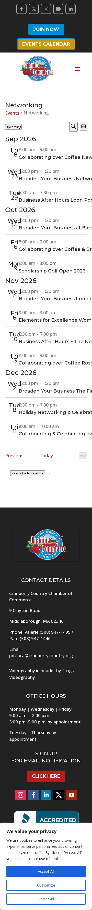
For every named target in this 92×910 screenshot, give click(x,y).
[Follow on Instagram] (46, 9)
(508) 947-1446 (35, 638)
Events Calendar (46, 44)
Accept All (46, 871)
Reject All (46, 898)
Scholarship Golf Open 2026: (52, 271)
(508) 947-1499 (55, 632)
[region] (46, 866)
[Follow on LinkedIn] (70, 9)
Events (12, 113)
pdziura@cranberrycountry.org (41, 655)
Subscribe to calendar (28, 473)
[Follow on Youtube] (58, 9)
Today (46, 455)
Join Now (46, 29)
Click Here (46, 776)
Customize (46, 885)
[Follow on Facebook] (21, 9)
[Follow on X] (34, 9)
